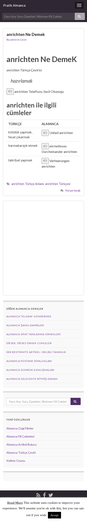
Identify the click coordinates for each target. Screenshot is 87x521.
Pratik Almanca (14, 5)
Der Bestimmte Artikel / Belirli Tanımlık (36, 352)
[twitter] (50, 494)
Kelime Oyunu (15, 460)
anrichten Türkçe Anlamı (27, 184)
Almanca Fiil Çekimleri (20, 436)
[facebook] (44, 494)
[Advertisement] (43, 248)
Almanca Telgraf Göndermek (29, 316)
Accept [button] (54, 515)
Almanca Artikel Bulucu (21, 444)
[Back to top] (77, 511)
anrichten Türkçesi (57, 184)
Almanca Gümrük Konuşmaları (30, 369)
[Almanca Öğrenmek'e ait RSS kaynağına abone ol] (38, 494)
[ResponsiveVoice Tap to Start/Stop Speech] (10, 91)
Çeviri (23, 39)
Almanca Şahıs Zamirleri (25, 325)
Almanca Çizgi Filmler (20, 428)
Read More (15, 502)
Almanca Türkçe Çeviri (21, 452)
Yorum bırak (72, 190)
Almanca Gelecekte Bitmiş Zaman (32, 378)
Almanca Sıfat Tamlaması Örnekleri (33, 334)
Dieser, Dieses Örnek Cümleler (29, 343)
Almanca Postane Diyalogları (29, 361)
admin (13, 39)
